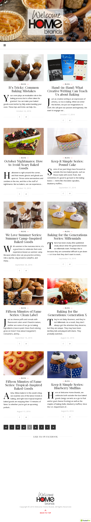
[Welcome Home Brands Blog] (45, 22)
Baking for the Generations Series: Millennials (67, 236)
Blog (23, 84)
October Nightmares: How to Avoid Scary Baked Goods (23, 164)
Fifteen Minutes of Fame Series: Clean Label (23, 313)
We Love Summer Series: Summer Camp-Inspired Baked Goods (24, 238)
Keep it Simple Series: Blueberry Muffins (67, 386)
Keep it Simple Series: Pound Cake (67, 163)
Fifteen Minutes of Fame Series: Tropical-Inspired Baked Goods (23, 384)
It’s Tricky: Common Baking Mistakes (24, 89)
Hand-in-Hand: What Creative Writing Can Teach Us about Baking (67, 90)
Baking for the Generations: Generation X (67, 313)
